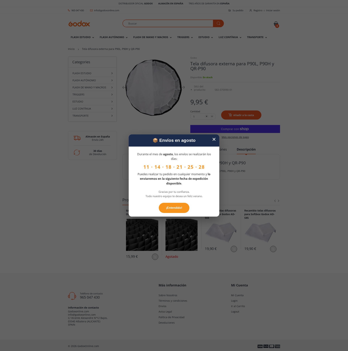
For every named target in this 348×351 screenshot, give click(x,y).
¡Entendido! (174, 207)
